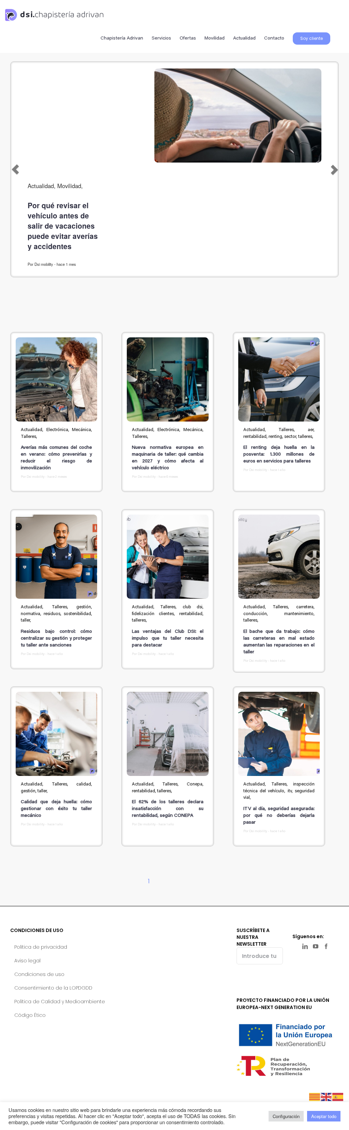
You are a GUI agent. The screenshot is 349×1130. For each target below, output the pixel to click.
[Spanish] (338, 1096)
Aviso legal (27, 960)
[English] (326, 1096)
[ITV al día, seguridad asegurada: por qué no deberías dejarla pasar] (279, 734)
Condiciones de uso (39, 974)
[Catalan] (315, 1096)
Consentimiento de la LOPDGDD (53, 987)
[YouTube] (315, 946)
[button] (15, 169)
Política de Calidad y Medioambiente (59, 1001)
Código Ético (30, 1015)
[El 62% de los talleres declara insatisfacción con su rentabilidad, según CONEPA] (167, 734)
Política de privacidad (40, 947)
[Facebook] (326, 946)
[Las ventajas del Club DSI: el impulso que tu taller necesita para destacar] (167, 557)
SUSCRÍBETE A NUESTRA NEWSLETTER (253, 937)
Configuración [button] (286, 1116)
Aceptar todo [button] (323, 1116)
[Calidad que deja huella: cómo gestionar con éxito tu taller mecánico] (56, 734)
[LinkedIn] (305, 946)
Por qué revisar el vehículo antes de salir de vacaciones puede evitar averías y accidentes (63, 225)
